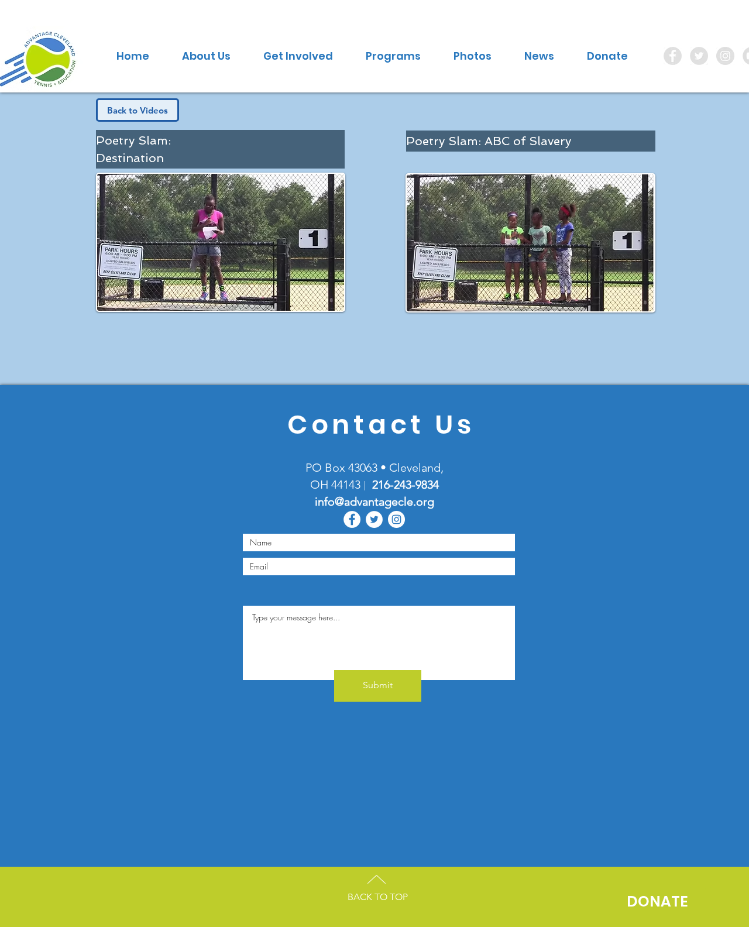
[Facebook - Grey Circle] (673, 56)
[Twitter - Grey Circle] (699, 56)
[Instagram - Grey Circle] (725, 56)
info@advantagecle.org (374, 502)
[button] (206, 56)
